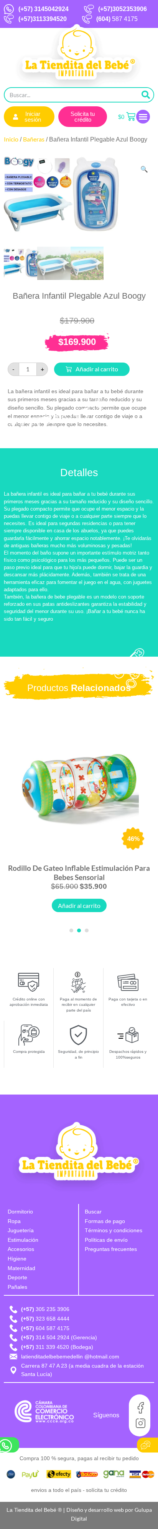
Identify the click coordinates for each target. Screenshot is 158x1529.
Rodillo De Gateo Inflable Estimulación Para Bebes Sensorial (79, 873)
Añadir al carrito (97, 368)
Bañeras (33, 139)
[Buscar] (145, 95)
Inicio (11, 139)
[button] (143, 117)
